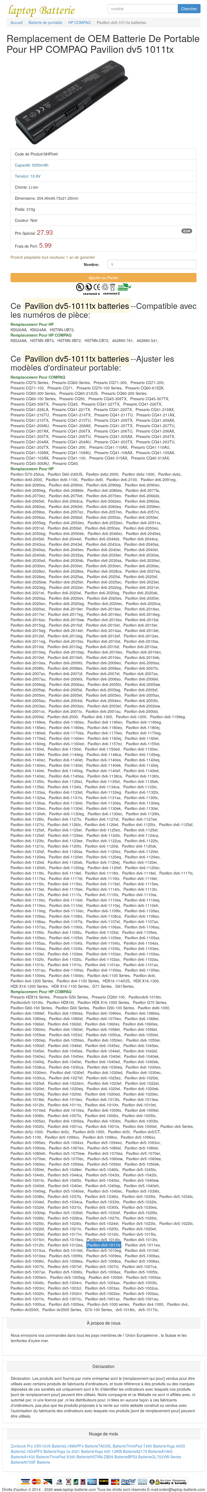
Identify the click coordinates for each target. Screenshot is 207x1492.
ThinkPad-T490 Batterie (146, 1446)
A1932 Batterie (36, 1456)
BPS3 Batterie (139, 1456)
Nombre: (91, 264)
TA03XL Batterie (112, 1446)
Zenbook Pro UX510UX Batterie (38, 1446)
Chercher (189, 8)
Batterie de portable (45, 22)
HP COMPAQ (79, 22)
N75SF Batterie (37, 1462)
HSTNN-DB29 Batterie (109, 1456)
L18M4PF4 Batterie (81, 1446)
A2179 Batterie (148, 1451)
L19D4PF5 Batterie (40, 1451)
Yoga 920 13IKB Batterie (115, 1451)
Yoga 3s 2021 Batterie (75, 1451)
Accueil (17, 22)
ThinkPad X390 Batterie (69, 1456)
